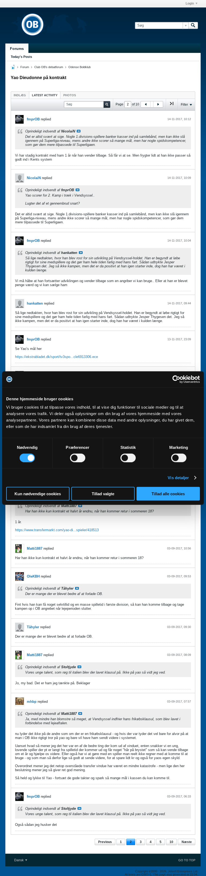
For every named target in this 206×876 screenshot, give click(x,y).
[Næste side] (158, 104)
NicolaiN (34, 178)
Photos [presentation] (69, 95)
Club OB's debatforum (48, 67)
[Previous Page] (145, 104)
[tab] (20, 95)
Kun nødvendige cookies (37, 493)
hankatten (35, 303)
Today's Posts (21, 57)
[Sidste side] (171, 106)
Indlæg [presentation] (20, 95)
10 (171, 842)
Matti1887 (34, 548)
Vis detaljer (178, 477)
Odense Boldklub (79, 67)
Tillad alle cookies (168, 493)
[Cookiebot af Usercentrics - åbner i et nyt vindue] (176, 379)
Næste (187, 842)
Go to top (186, 860)
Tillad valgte (103, 493)
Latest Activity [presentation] (44, 95)
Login (190, 3)
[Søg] (193, 25)
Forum (24, 67)
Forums (17, 48)
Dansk (19, 860)
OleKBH (33, 576)
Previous (105, 842)
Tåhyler (33, 627)
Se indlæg (78, 131)
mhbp (31, 702)
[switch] (77, 457)
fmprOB (33, 119)
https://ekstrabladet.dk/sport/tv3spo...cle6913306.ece (56, 357)
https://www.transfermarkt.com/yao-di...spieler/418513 (57, 530)
